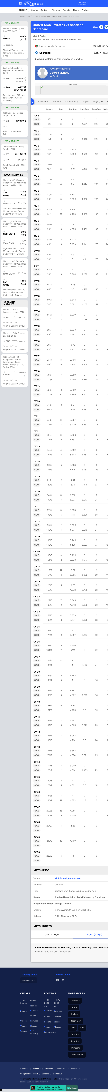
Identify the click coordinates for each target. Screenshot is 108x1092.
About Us (36, 1069)
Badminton (75, 1021)
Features (34, 1021)
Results (66, 10)
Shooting (74, 1041)
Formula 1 (75, 1000)
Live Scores (23, 1001)
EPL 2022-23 (57, 1003)
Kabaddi (74, 1034)
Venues (23, 1031)
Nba (82, 1027)
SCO (94, 934)
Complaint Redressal (29, 1074)
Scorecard (43, 101)
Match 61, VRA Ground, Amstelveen (50, 39)
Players (33, 1026)
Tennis (73, 1007)
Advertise (24, 1069)
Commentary (71, 101)
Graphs (85, 101)
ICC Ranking (34, 1032)
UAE (52, 934)
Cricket (23, 10)
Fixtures (56, 10)
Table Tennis (76, 1054)
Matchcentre (48, 1032)
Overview (56, 101)
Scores (34, 10)
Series (44, 10)
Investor (73, 1069)
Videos (23, 1021)
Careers (45, 1074)
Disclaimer (61, 1069)
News (76, 10)
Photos (85, 10)
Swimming (75, 1048)
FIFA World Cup (28, 980)
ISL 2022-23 (47, 1003)
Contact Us (57, 1074)
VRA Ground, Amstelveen (67, 878)
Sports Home (25, 16)
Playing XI (98, 101)
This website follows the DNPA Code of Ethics (39, 1079)
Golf (72, 1027)
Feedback (49, 1069)
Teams (23, 1026)
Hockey (74, 1014)
